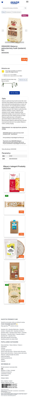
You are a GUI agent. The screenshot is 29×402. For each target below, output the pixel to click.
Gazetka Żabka (20, 334)
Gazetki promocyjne (6, 322)
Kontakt (13, 370)
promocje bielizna (21, 390)
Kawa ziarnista (4, 345)
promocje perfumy (4, 391)
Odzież (3, 359)
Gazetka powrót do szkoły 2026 (9, 339)
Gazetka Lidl (4, 329)
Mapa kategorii (5, 375)
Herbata (3, 348)
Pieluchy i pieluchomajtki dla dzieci (10, 354)
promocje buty (15, 390)
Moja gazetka (4, 326)
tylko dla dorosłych (8, 392)
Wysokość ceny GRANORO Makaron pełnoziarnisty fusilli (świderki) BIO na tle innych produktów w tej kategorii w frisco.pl (14, 142)
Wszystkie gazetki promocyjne (9, 337)
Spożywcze (8, 12)
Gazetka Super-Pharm (15, 332)
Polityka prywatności (6, 372)
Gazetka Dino (12, 335)
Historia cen (22, 80)
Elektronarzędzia (5, 356)
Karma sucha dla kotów (7, 353)
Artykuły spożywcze (6, 349)
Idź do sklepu (14, 93)
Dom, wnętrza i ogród (6, 381)
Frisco (3, 12)
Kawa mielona (13, 345)
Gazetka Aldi (9, 331)
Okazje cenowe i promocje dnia (9, 367)
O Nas (8, 370)
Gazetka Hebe (4, 332)
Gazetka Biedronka (13, 329)
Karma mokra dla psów (20, 351)
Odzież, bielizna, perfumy (7, 382)
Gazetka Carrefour (19, 331)
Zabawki (3, 361)
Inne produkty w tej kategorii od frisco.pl (13, 137)
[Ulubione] (2, 2)
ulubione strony (13, 326)
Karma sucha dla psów (7, 351)
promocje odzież (9, 390)
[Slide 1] (14, 42)
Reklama (3, 370)
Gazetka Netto (11, 334)
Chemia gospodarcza (6, 358)
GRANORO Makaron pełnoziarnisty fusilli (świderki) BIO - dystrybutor (13, 133)
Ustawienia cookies (6, 373)
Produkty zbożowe (16, 12)
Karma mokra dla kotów (20, 353)
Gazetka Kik (4, 335)
